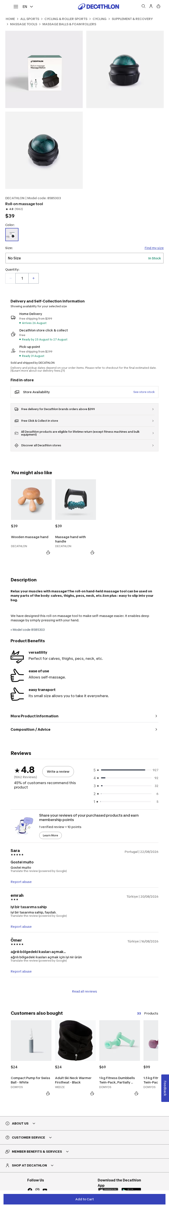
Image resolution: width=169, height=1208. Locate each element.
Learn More (50, 835)
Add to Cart (84, 1199)
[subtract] (10, 278)
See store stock (144, 392)
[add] (33, 278)
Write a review (58, 771)
